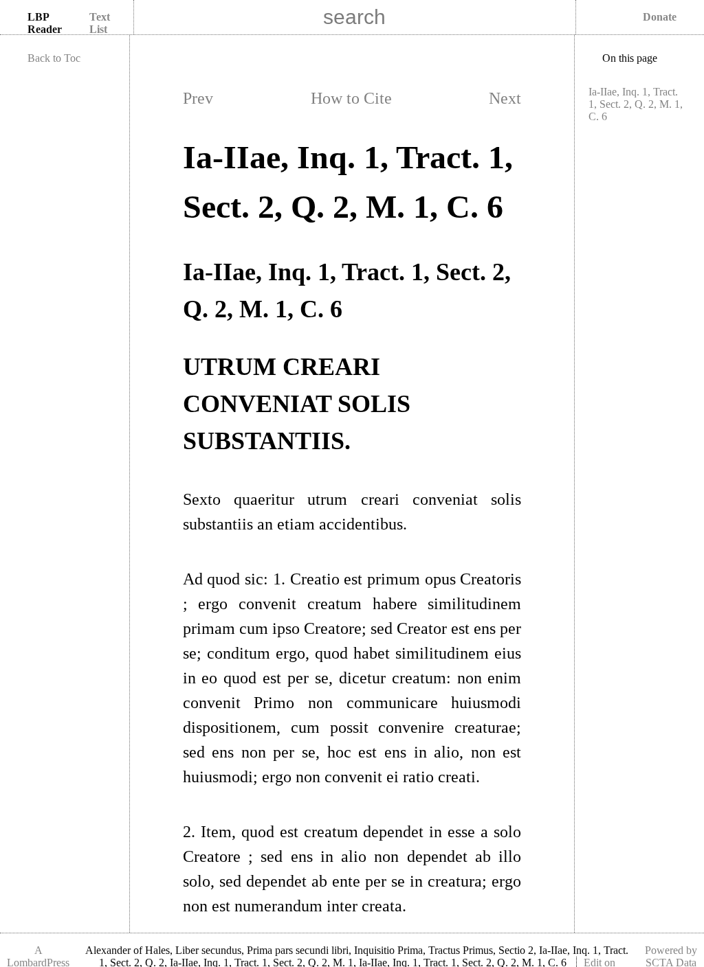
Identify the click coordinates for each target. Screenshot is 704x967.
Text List (99, 23)
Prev (198, 98)
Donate (659, 17)
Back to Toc (54, 58)
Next (505, 98)
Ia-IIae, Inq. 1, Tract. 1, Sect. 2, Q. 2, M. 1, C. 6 (635, 104)
